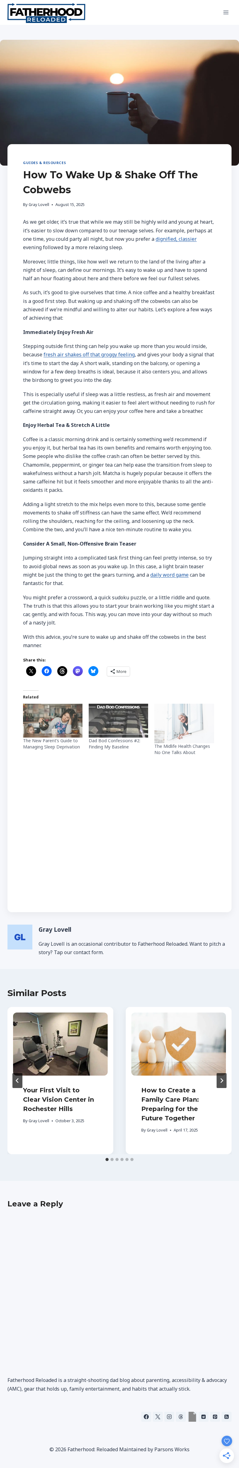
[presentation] (60, 1044)
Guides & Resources (44, 162)
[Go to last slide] (17, 1080)
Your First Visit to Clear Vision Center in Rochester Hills (58, 1099)
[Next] (222, 1080)
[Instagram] (169, 1417)
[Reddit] (204, 1417)
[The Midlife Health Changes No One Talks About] (184, 723)
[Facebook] (146, 1417)
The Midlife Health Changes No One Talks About (182, 749)
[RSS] (227, 1417)
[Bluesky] (192, 1417)
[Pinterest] (215, 1417)
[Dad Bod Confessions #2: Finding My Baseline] (118, 721)
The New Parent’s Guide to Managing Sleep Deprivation (51, 744)
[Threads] (181, 1417)
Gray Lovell (39, 204)
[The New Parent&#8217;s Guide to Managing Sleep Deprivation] (52, 721)
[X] (158, 1417)
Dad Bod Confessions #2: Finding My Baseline (114, 744)
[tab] (107, 1159)
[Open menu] (226, 12)
